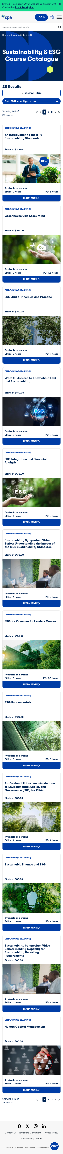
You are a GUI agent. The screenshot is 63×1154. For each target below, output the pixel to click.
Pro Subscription (24, 7)
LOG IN (41, 17)
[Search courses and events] (59, 27)
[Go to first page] (37, 112)
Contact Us (10, 1132)
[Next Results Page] (55, 112)
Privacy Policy (51, 1132)
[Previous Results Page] (40, 112)
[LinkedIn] (44, 1126)
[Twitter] (27, 1126)
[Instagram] (36, 1126)
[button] (54, 1146)
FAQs (39, 1138)
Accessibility (27, 1138)
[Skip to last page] (59, 112)
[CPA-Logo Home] (6, 17)
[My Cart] (52, 17)
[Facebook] (19, 1126)
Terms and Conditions (30, 1132)
